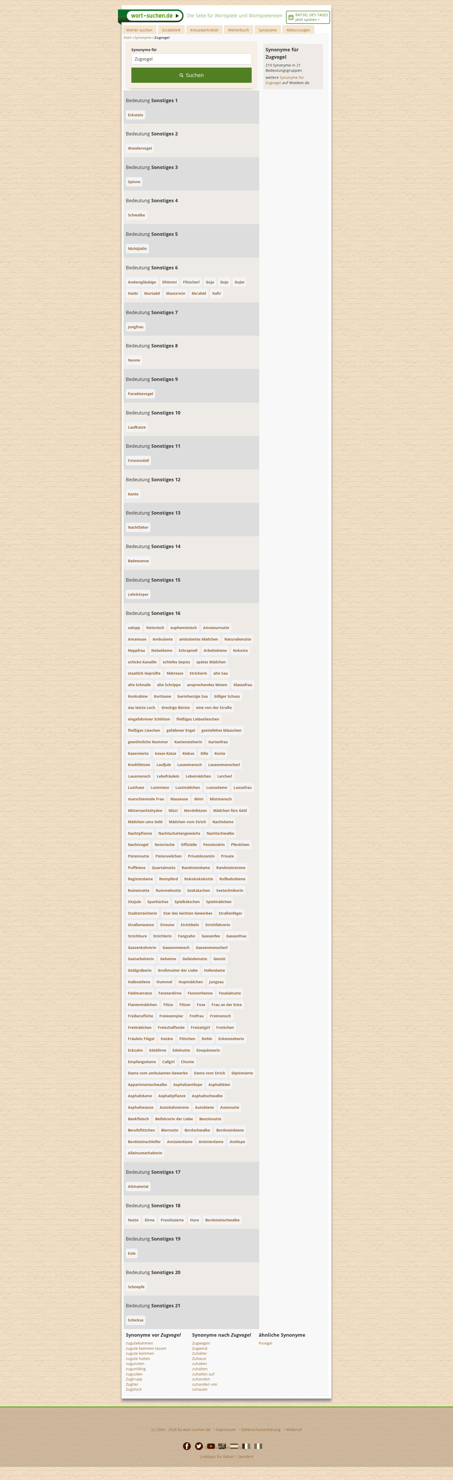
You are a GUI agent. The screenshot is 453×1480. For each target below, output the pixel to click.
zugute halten (138, 1358)
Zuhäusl (199, 1358)
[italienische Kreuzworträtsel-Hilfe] (256, 1445)
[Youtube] (209, 1445)
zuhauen (200, 1389)
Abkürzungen (298, 30)
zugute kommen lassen (146, 1348)
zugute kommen (140, 1353)
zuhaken (199, 1363)
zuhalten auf (203, 1374)
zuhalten (200, 1368)
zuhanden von (204, 1384)
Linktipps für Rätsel (217, 1456)
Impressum (226, 1429)
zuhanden (201, 1379)
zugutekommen (139, 1343)
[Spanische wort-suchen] (232, 1445)
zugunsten (135, 1363)
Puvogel (265, 1343)
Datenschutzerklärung (261, 1429)
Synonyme (268, 30)
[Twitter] (197, 1445)
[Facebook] (185, 1445)
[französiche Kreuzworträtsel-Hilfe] (244, 1445)
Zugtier (132, 1384)
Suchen (195, 75)
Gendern (246, 1456)
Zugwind (199, 1348)
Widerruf (294, 1429)
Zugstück (134, 1389)
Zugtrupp (134, 1379)
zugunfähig (136, 1368)
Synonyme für (144, 49)
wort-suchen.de (197, 1429)
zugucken (134, 1374)
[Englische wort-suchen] (220, 1445)
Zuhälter (199, 1353)
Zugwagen (201, 1343)
